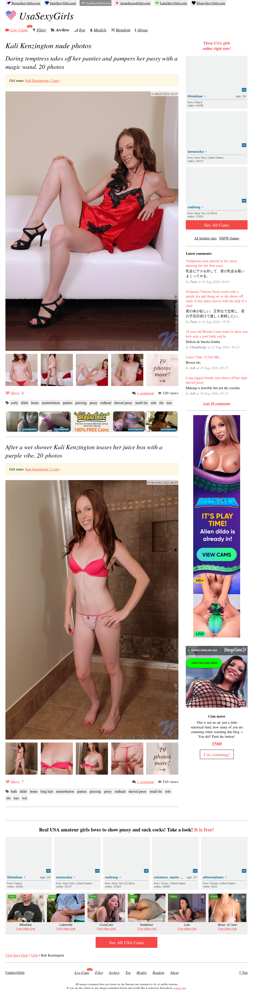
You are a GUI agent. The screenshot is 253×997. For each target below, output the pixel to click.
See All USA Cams (126, 942)
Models (100, 30)
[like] (7, 393)
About (142, 30)
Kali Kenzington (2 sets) (42, 80)
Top (82, 30)
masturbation (51, 402)
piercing (81, 402)
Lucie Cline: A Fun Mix (203, 357)
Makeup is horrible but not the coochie (213, 387)
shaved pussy (123, 402)
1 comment (145, 392)
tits (161, 402)
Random (123, 30)
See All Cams (216, 225)
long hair (47, 791)
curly (14, 402)
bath (14, 791)
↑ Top (243, 972)
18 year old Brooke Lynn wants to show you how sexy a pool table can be (217, 334)
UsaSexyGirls (46, 15)
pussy (93, 402)
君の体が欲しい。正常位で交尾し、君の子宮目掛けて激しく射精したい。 (215, 313)
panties (67, 402)
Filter (41, 30)
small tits (141, 402)
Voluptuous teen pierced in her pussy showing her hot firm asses (211, 263)
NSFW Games (229, 238)
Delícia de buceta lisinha (203, 341)
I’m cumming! (217, 754)
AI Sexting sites (205, 238)
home (35, 402)
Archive (62, 30)
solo (153, 402)
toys (169, 402)
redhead (105, 402)
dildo (24, 402)
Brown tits (193, 362)
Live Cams (19, 30)
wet (24, 798)
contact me (179, 988)
